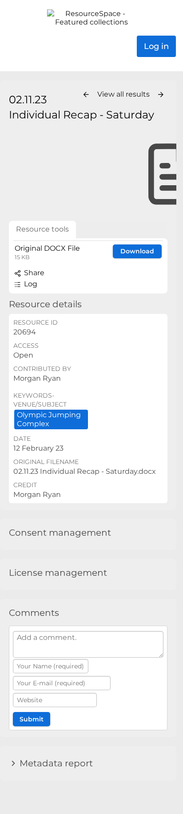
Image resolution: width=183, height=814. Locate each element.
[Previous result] (86, 95)
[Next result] (160, 95)
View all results (124, 94)
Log (29, 284)
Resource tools (42, 229)
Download (137, 251)
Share (33, 273)
